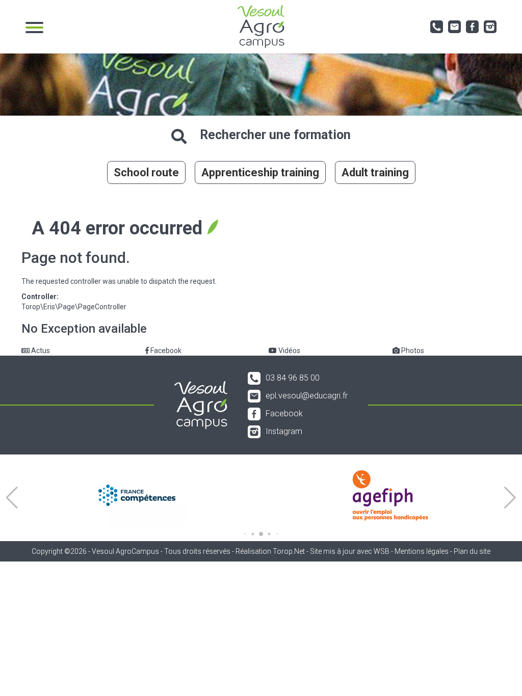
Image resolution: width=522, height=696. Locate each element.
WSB (381, 551)
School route (146, 172)
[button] (12, 498)
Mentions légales (422, 551)
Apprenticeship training (260, 172)
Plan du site (472, 551)
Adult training (375, 172)
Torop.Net (289, 551)
